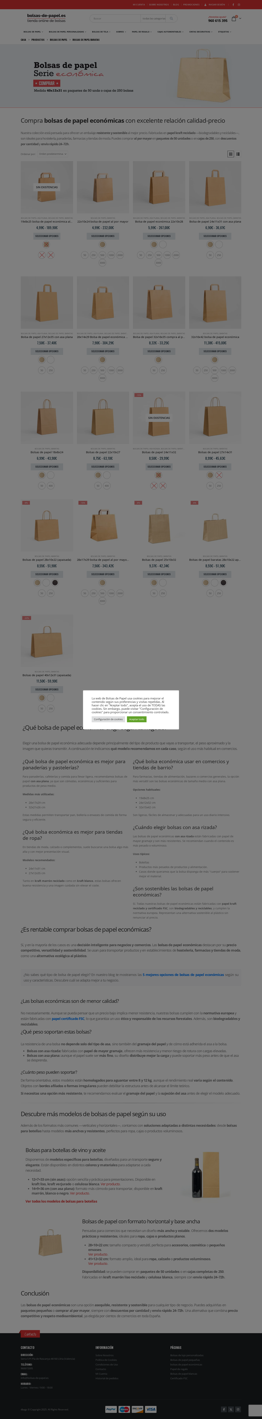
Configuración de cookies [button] (108, 719)
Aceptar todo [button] (136, 719)
